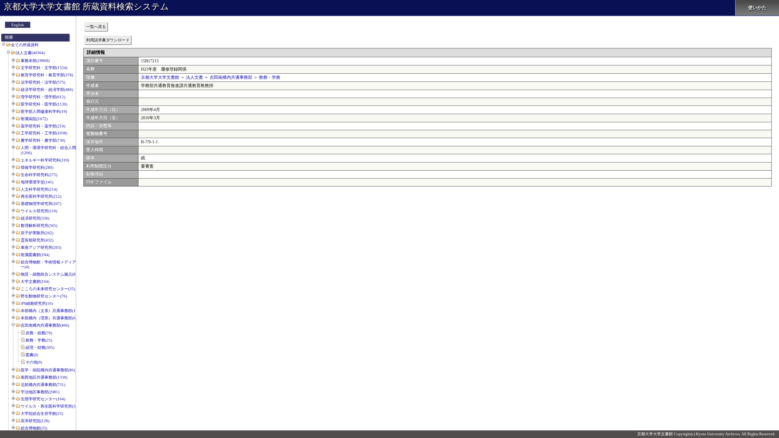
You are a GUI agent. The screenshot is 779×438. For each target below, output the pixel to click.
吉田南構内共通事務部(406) (45, 325)
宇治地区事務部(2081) (40, 392)
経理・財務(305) (40, 347)
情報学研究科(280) (37, 167)
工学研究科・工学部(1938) (44, 133)
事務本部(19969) (35, 60)
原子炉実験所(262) (37, 233)
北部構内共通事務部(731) (43, 384)
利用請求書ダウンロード (108, 40)
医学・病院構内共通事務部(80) (48, 370)
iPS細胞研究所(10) (37, 303)
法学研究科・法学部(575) (43, 82)
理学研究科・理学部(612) (43, 97)
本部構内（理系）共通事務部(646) (51, 318)
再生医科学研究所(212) (41, 196)
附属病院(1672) (34, 118)
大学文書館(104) (35, 281)
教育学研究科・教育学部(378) (47, 75)
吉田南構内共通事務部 (231, 77)
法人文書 (194, 77)
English (17, 25)
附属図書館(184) (35, 254)
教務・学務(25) (39, 340)
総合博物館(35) (34, 428)
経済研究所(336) (35, 218)
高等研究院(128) (35, 421)
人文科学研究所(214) (39, 189)
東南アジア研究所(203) (41, 247)
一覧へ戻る (96, 26)
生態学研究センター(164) (43, 399)
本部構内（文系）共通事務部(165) (51, 310)
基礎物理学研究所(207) (41, 203)
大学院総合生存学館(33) (42, 413)
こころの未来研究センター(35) (48, 289)
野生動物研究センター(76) (44, 296)
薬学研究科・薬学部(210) (43, 126)
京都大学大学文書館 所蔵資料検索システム (86, 6)
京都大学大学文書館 (160, 77)
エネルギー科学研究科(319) (45, 160)
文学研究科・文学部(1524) (44, 67)
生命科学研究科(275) (39, 174)
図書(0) (32, 355)
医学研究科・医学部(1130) (44, 104)
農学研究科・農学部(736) (43, 140)
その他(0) (34, 362)
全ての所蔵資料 (25, 45)
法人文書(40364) (30, 52)
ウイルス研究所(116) (39, 211)
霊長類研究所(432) (37, 240)
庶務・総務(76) (39, 333)
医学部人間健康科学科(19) (44, 111)
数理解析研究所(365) (39, 225)
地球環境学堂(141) (37, 182)
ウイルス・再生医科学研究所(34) (50, 406)
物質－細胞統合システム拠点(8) (49, 274)
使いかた (757, 7)
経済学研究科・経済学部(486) (47, 89)
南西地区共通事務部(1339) (44, 377)
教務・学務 (269, 77)
